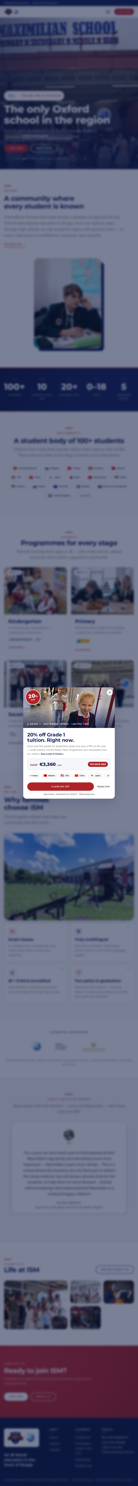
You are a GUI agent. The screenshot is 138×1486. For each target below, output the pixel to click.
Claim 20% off (60, 786)
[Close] (110, 692)
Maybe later (103, 786)
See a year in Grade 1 (52, 753)
